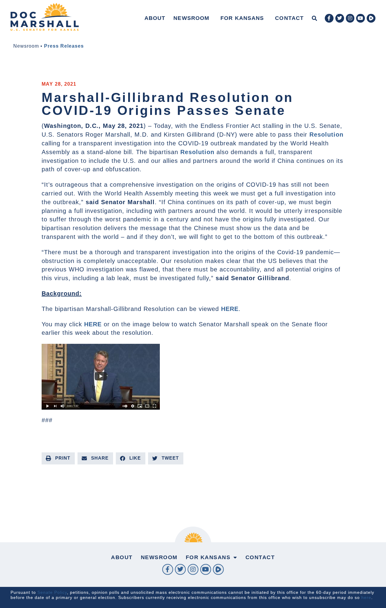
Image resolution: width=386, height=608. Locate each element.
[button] (314, 18)
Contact (289, 18)
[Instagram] (350, 18)
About (155, 18)
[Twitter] (339, 18)
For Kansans (242, 18)
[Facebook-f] (329, 18)
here (366, 597)
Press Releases (64, 46)
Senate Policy (52, 592)
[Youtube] (360, 18)
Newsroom (191, 18)
